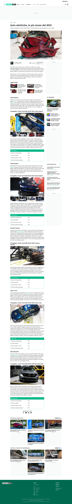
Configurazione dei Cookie (40, 499)
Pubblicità (57, 484)
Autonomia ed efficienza (54, 185)
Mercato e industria (53, 169)
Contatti (57, 486)
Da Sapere (28, 4)
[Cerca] (65, 4)
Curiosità (51, 180)
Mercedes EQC (14, 355)
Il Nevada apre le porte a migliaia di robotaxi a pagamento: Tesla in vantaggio (53, 172)
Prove (23, 4)
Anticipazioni (52, 189)
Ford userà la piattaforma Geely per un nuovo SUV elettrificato (53, 188)
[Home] (11, 4)
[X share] (26, 412)
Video (38, 4)
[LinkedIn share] (28, 412)
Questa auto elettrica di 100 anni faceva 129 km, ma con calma (53, 183)
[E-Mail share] (31, 412)
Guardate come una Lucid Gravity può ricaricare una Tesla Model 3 (53, 178)
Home (11, 22)
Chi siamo (57, 482)
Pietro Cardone (18, 62)
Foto (35, 4)
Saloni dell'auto (43, 4)
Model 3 (12, 102)
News (18, 4)
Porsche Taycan (20, 231)
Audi (28, 292)
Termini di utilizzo (47, 499)
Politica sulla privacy (25, 499)
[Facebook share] (23, 412)
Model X (12, 167)
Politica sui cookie (32, 499)
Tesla (15, 101)
